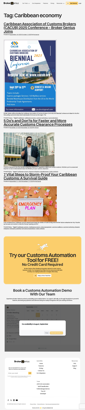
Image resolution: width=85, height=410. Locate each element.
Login (80, 3)
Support (74, 366)
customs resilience (57, 227)
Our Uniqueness (36, 3)
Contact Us (41, 370)
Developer (43, 393)
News (10, 118)
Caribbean (21, 118)
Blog (10, 171)
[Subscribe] (29, 373)
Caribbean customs (22, 227)
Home (41, 363)
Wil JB (37, 127)
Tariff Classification (43, 386)
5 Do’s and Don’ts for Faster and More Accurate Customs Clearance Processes (38, 122)
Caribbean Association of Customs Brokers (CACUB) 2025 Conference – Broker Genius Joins (40, 28)
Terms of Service (41, 404)
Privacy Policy (23, 376)
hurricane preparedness (28, 228)
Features (45, 3)
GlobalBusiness (44, 171)
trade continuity (53, 171)
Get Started (73, 3)
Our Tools (25, 3)
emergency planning (15, 228)
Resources (59, 3)
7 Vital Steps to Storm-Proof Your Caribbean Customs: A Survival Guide (40, 176)
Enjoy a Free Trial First (44, 275)
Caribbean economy (30, 118)
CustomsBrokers (53, 118)
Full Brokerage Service (43, 389)
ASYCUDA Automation (43, 384)
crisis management (46, 227)
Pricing (52, 3)
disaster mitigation (34, 171)
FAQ (74, 363)
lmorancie (36, 34)
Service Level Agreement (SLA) (52, 404)
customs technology (42, 118)
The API (43, 391)
